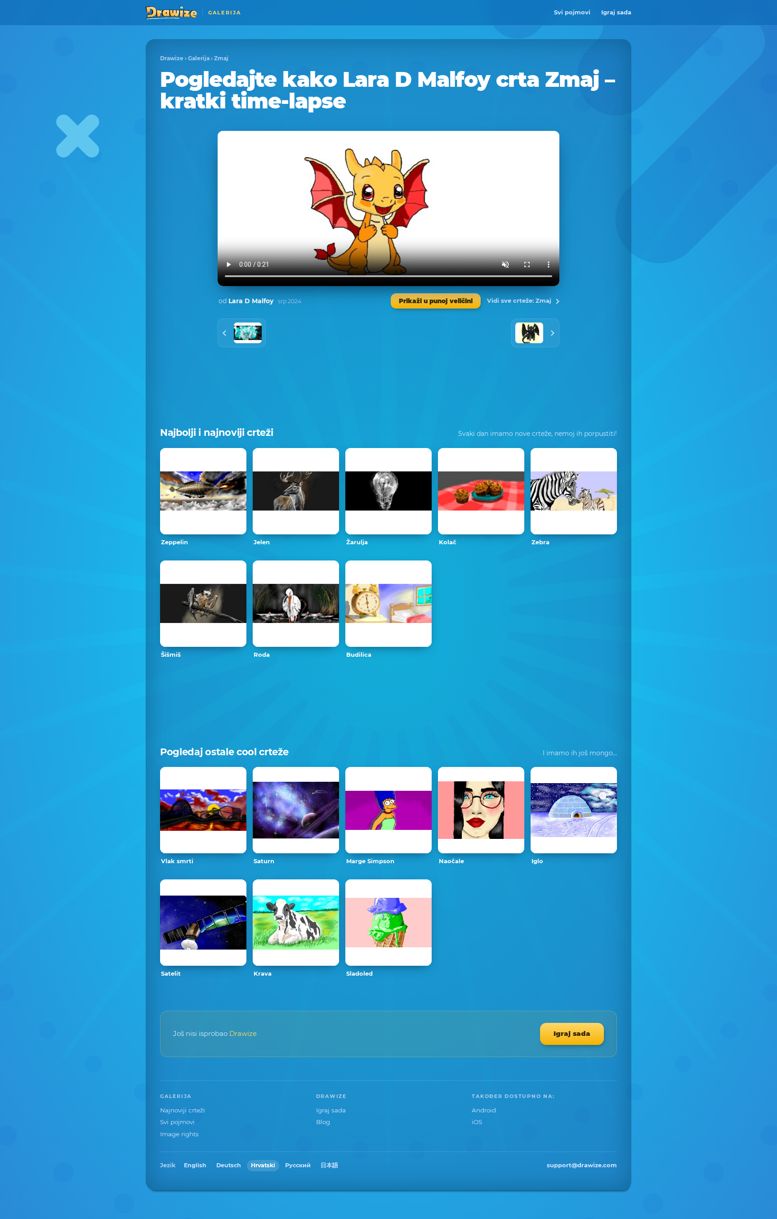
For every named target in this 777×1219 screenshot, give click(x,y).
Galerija (199, 58)
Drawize (171, 58)
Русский (298, 1165)
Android (484, 1110)
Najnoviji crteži (182, 1110)
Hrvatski (263, 1165)
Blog (323, 1121)
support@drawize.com (582, 1165)
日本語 (329, 1165)
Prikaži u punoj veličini (436, 301)
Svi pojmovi (572, 12)
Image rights (179, 1134)
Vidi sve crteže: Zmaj (519, 300)
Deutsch (228, 1165)
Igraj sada (616, 12)
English (195, 1165)
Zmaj (221, 58)
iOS (477, 1121)
